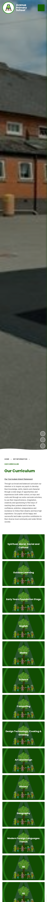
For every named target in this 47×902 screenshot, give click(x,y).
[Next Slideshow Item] (42, 433)
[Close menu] (41, 7)
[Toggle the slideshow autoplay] (42, 445)
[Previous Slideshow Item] (42, 439)
